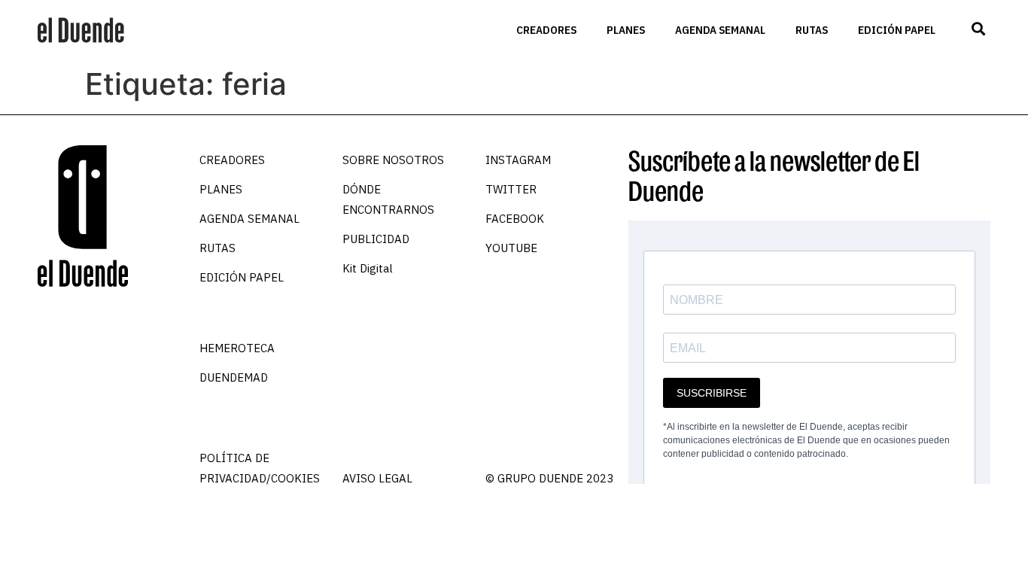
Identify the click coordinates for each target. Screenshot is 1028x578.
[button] (978, 29)
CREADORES (546, 30)
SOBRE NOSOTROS (393, 160)
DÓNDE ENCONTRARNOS (388, 199)
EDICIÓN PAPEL (896, 30)
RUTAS (811, 30)
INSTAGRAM (518, 160)
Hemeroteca (237, 348)
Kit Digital (367, 268)
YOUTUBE (511, 248)
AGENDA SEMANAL (720, 30)
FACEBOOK (514, 218)
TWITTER (511, 189)
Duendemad (233, 377)
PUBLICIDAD (375, 239)
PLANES (626, 30)
